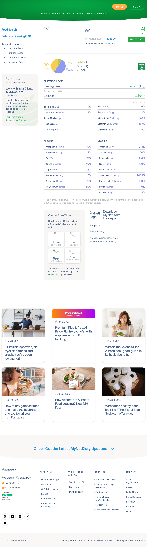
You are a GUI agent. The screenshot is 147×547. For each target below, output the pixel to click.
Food (89, 13)
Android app (47, 484)
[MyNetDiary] (19, 6)
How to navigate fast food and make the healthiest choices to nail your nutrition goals (22, 411)
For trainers (101, 492)
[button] (105, 225)
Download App (15, 62)
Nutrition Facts (15, 53)
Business (101, 13)
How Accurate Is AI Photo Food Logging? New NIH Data (72, 403)
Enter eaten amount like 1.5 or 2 (100, 43)
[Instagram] (20, 516)
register (54, 275)
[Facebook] (5, 516)
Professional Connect (106, 479)
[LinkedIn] (12, 516)
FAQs (128, 511)
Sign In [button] (136, 7)
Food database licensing (107, 509)
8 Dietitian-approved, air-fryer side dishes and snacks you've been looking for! (21, 352)
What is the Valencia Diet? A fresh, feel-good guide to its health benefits (123, 351)
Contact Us (131, 506)
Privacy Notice (69, 540)
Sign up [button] (119, 7)
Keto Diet (45, 494)
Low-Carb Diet (48, 498)
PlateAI (129, 487)
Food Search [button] (9, 29)
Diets (68, 13)
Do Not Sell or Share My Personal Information (123, 540)
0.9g (82, 70)
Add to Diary (137, 39)
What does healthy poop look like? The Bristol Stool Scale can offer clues (122, 409)
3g (82, 66)
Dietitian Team (76, 492)
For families (101, 505)
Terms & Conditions (86, 540)
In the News (132, 492)
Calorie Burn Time (16, 57)
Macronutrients (15, 48)
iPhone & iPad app (50, 479)
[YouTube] (5, 523)
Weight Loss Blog (77, 482)
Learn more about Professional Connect (16, 119)
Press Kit (130, 502)
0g (82, 61)
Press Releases (133, 497)
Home (44, 13)
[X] (27, 516)
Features (56, 13)
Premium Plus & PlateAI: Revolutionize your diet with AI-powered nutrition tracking (73, 333)
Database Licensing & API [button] (16, 36)
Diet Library (75, 487)
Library (79, 13)
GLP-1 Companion (49, 489)
